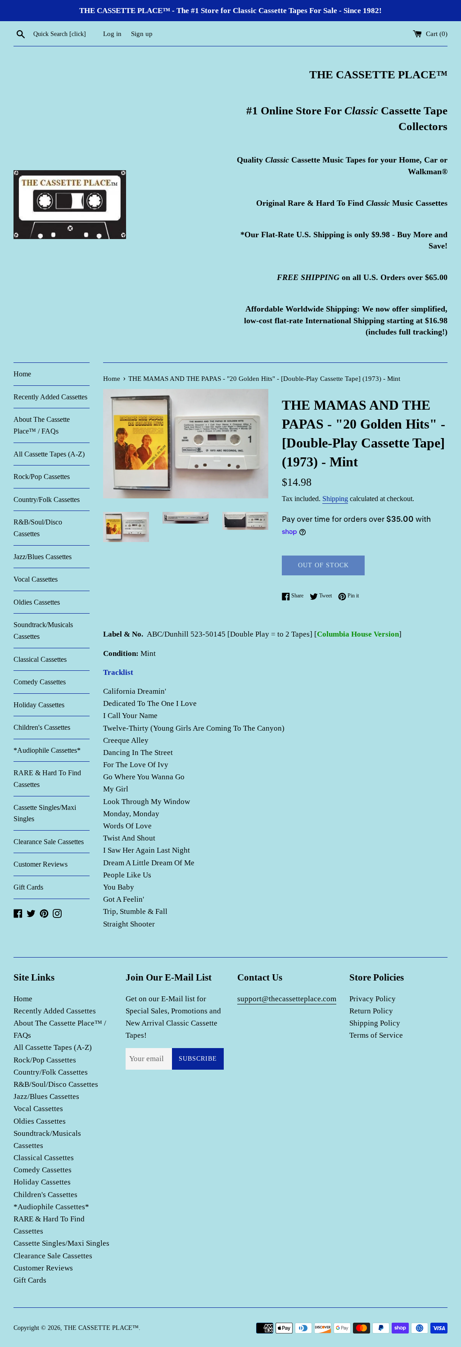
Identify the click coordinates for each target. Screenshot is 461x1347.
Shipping (335, 498)
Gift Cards (28, 887)
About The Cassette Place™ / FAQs (42, 425)
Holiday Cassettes (39, 705)
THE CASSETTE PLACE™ (101, 1327)
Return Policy (371, 1011)
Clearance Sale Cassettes (49, 841)
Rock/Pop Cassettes (42, 476)
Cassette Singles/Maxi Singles (45, 813)
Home (22, 374)
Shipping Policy (374, 1023)
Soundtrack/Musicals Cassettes (43, 630)
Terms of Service (376, 1035)
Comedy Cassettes (40, 682)
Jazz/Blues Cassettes (43, 556)
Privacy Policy (372, 998)
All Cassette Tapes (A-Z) (49, 454)
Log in (112, 33)
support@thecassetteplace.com (286, 998)
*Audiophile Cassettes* (47, 750)
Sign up (142, 33)
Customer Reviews (41, 864)
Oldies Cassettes (37, 602)
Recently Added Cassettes (50, 397)
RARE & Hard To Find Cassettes (47, 778)
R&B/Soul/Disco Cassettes (38, 528)
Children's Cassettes (42, 727)
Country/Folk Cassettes (47, 499)
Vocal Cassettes (36, 579)
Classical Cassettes (40, 659)
